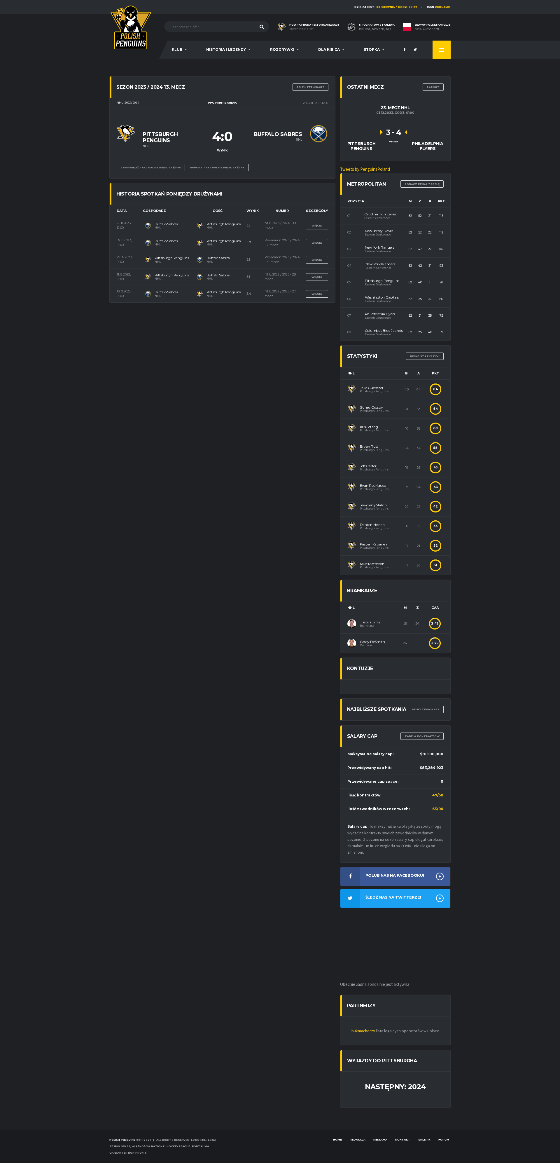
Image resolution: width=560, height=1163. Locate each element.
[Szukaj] (261, 26)
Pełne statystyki (425, 356)
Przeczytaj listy (301, 29)
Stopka (372, 49)
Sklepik (424, 1139)
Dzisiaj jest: (385, 6)
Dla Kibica (329, 49)
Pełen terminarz (310, 87)
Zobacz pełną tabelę (422, 184)
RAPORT (433, 87)
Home (337, 1139)
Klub (177, 49)
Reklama (380, 1139)
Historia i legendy (226, 49)
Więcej (317, 225)
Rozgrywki (282, 49)
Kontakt (402, 1139)
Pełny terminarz (426, 709)
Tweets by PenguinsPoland (365, 169)
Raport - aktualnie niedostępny (217, 167)
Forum (443, 1139)
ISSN (439, 6)
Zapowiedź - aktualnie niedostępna (151, 167)
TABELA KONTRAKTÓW (422, 736)
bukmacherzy (363, 1030)
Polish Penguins (122, 1139)
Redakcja (357, 1139)
